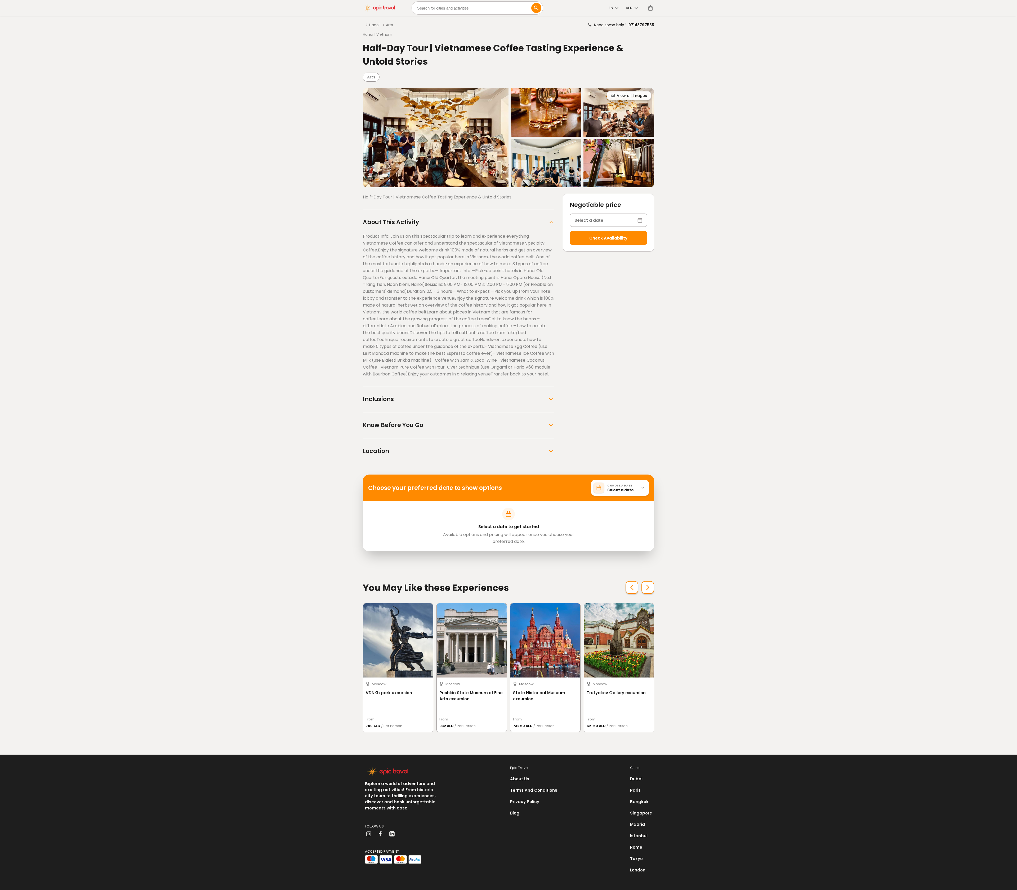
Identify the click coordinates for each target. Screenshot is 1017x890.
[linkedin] (392, 834)
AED (629, 7)
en (611, 7)
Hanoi (374, 25)
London (637, 870)
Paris (635, 790)
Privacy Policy (524, 801)
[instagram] (368, 834)
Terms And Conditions (533, 790)
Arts (389, 25)
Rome (636, 847)
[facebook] (380, 834)
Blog (514, 813)
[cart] (649, 8)
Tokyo (636, 858)
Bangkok (639, 801)
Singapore (641, 813)
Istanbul (639, 836)
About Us (519, 779)
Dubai (636, 779)
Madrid (637, 824)
